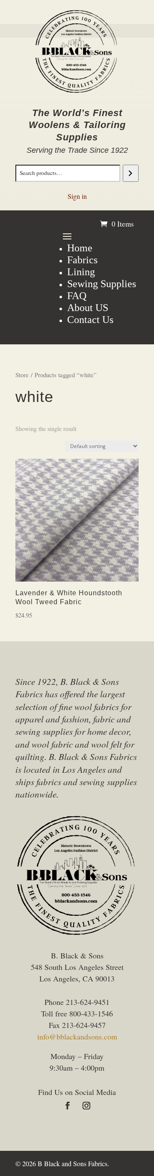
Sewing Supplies (101, 283)
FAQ (76, 295)
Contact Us (90, 319)
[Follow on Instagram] (86, 1105)
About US (87, 307)
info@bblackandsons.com (77, 1036)
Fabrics (82, 259)
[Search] (131, 173)
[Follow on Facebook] (67, 1105)
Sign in (77, 196)
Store (22, 374)
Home (79, 247)
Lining (81, 271)
